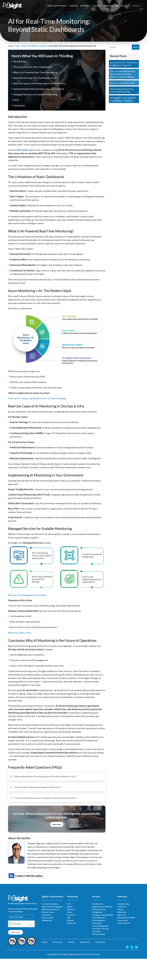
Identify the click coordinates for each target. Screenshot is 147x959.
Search (135, 47)
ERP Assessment (98, 934)
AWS (69, 917)
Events (71, 942)
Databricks (71, 923)
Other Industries (123, 923)
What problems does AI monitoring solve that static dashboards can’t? (45, 776)
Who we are (119, 5)
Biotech (120, 909)
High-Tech (121, 915)
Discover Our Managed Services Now (27, 595)
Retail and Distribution (126, 917)
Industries (107, 5)
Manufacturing (123, 904)
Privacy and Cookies (92, 954)
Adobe (69, 906)
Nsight (10, 46)
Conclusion (19, 105)
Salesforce (71, 909)
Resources (57, 942)
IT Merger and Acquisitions (103, 915)
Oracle (69, 912)
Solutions (72, 5)
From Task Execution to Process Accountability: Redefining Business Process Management (122, 74)
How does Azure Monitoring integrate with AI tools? (37, 787)
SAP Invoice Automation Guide (122, 83)
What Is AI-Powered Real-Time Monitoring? (35, 72)
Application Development (102, 906)
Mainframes (97, 923)
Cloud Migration (98, 917)
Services (96, 5)
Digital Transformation (56, 5)
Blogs (17, 46)
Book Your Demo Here (19, 632)
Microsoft (71, 915)
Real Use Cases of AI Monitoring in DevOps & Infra (39, 83)
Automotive (122, 912)
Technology (84, 5)
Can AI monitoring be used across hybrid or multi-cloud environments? (45, 798)
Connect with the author (29, 875)
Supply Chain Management (52, 906)
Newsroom (85, 942)
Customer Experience (50, 904)
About (44, 942)
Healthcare (121, 906)
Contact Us (136, 6)
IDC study (22, 149)
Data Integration (98, 920)
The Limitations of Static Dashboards (32, 66)
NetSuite (70, 920)
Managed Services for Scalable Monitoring (35, 94)
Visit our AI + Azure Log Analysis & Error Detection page (37, 398)
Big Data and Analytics (51, 909)
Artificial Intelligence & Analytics (34, 46)
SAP (68, 904)
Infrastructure (97, 904)
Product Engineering (100, 926)
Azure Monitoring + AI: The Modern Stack (35, 77)
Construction (122, 920)
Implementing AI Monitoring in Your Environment (38, 88)
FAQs (16, 99)
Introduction (19, 61)
